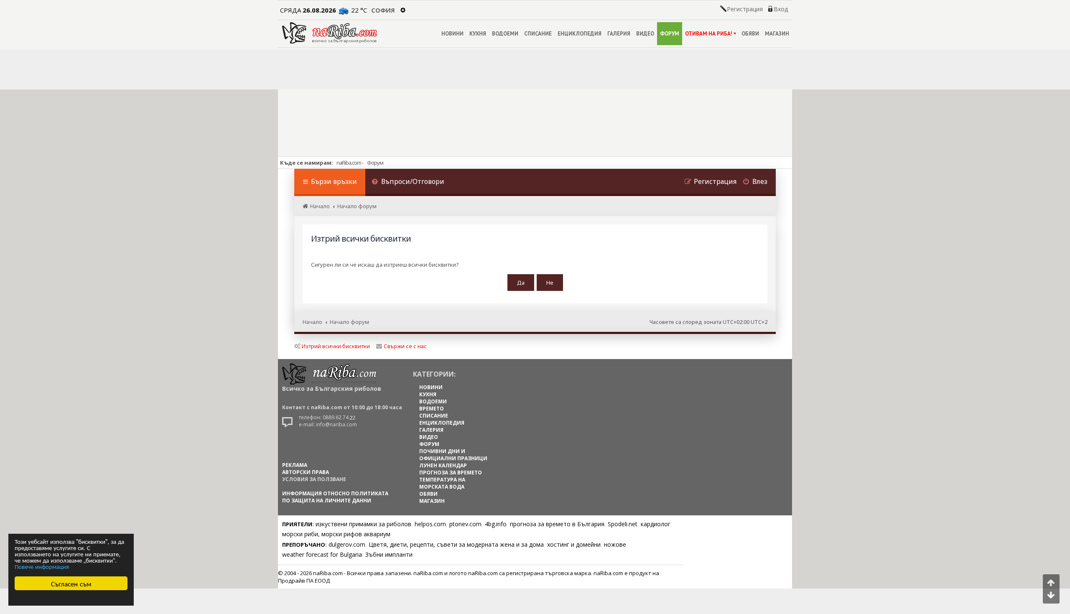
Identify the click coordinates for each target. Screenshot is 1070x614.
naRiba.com (348, 162)
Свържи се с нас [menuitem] (405, 346)
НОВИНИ (452, 33)
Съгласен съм (71, 583)
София (383, 10)
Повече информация (42, 566)
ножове (615, 544)
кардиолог (655, 524)
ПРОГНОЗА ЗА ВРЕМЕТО (450, 472)
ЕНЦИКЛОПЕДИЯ (579, 33)
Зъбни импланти (389, 554)
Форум (375, 162)
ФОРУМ (669, 33)
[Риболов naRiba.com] (329, 32)
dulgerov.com (347, 544)
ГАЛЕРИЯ (618, 33)
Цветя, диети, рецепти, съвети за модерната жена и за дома (456, 544)
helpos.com (430, 524)
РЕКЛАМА (294, 465)
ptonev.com (465, 524)
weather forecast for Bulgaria (322, 554)
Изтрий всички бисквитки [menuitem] (336, 346)
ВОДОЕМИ (505, 33)
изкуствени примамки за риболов (363, 524)
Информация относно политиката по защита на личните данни (335, 497)
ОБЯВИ (750, 33)
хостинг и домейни (574, 544)
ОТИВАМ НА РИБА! (708, 33)
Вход (781, 9)
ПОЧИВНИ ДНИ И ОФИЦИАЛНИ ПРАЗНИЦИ (453, 455)
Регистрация (745, 9)
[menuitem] (408, 182)
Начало (312, 322)
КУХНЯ (477, 33)
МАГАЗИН (777, 33)
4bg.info (496, 524)
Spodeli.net (622, 524)
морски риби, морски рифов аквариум (336, 534)
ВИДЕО (645, 33)
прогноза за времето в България (557, 524)
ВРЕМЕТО (431, 408)
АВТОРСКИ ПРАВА (305, 472)
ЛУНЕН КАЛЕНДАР (443, 465)
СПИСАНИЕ (538, 33)
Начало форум (349, 322)
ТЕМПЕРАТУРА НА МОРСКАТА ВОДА (442, 483)
